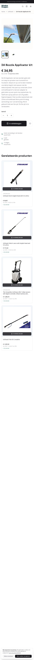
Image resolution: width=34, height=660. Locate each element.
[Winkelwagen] (27, 6)
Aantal (3, 111)
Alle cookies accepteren (23, 656)
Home (3, 11)
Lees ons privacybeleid (15, 653)
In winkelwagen (15, 123)
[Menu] (31, 6)
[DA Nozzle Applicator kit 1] (5, 54)
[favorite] (30, 123)
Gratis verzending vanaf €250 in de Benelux (17, 1)
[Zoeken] (23, 6)
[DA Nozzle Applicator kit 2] (13, 54)
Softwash (10, 11)
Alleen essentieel (8, 656)
